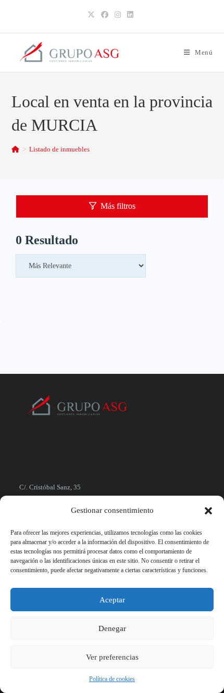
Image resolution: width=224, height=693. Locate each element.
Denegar (112, 628)
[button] (208, 511)
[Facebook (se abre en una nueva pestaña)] (104, 15)
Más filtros (118, 205)
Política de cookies (112, 679)
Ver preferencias (112, 657)
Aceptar (112, 600)
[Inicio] (15, 149)
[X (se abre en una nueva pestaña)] (93, 15)
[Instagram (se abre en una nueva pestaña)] (117, 15)
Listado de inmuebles (59, 149)
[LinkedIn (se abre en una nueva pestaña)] (130, 15)
